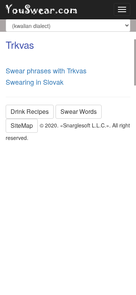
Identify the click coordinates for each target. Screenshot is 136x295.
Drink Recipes (30, 111)
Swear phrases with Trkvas (46, 70)
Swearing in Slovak (34, 82)
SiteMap (22, 125)
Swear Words (78, 111)
